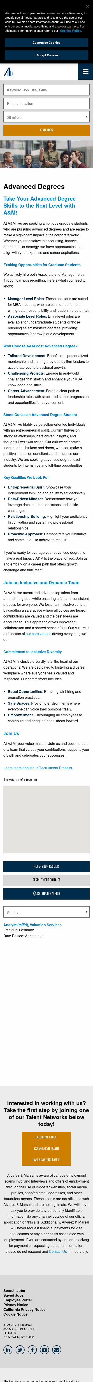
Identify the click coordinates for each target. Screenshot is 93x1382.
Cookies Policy (70, 30)
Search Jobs (14, 1290)
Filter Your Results (46, 867)
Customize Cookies (46, 42)
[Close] (88, 6)
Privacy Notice (15, 1304)
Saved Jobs (13, 1295)
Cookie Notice (15, 1314)
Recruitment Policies (46, 880)
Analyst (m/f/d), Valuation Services (32, 924)
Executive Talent (46, 1137)
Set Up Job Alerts (48, 894)
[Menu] (85, 72)
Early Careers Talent (46, 1160)
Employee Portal (17, 1300)
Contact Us (58, 1251)
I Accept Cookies (46, 55)
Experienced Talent (46, 1149)
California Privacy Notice (24, 1309)
